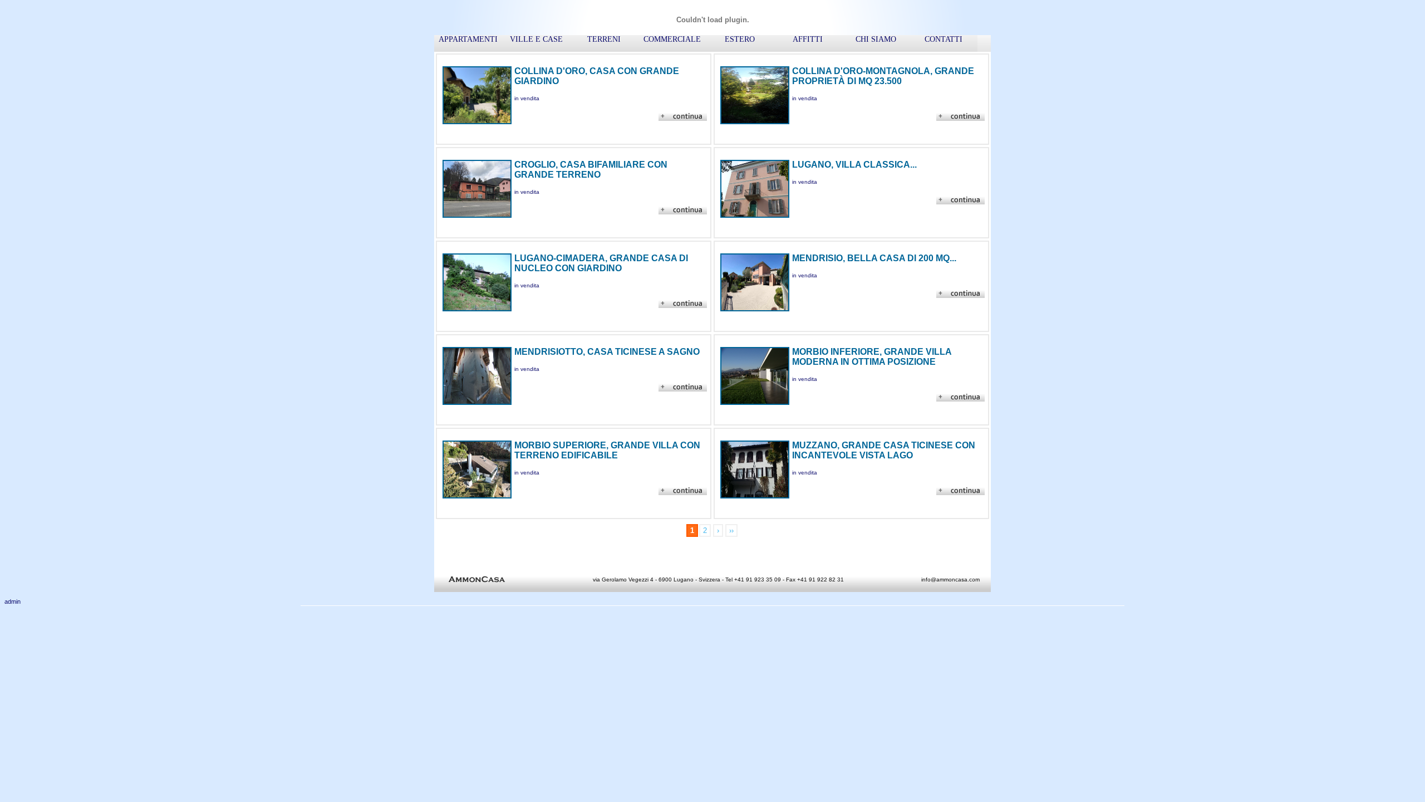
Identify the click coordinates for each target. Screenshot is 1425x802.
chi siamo (876, 39)
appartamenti (468, 39)
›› (731, 530)
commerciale (672, 39)
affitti (808, 39)
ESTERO (740, 39)
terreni (604, 39)
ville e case (536, 39)
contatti (943, 39)
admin (12, 601)
